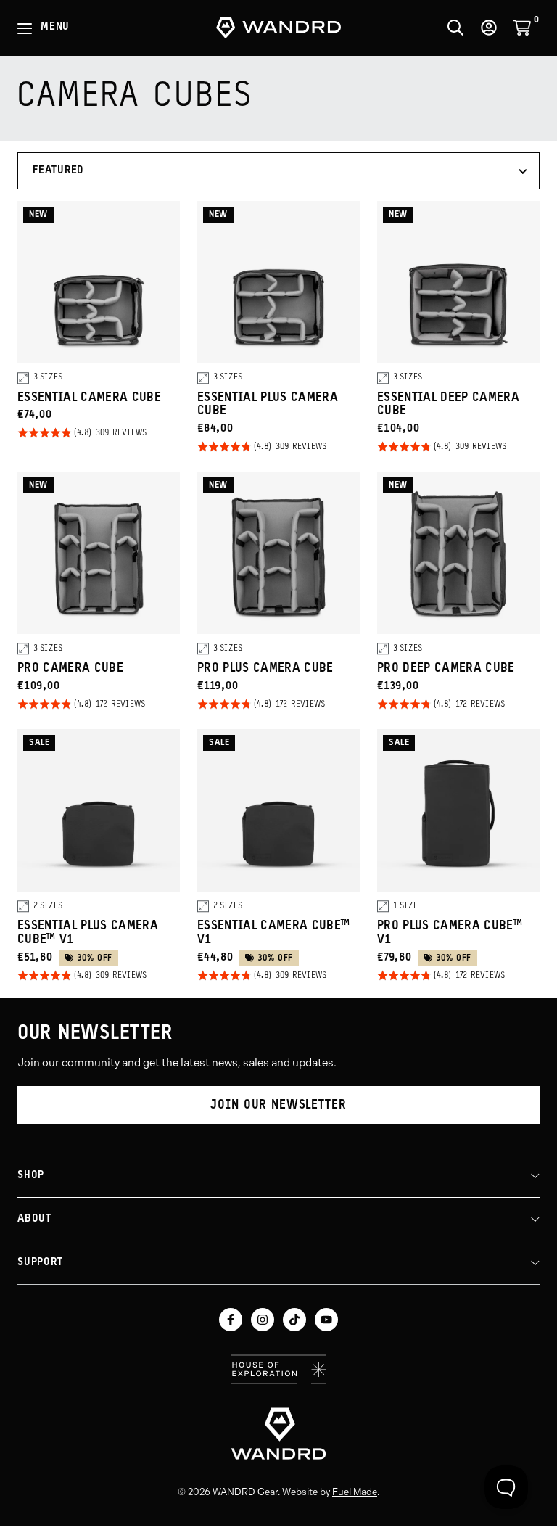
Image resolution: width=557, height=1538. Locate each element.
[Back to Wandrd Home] (278, 1433)
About (34, 1219)
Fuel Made (354, 1491)
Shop (30, 1175)
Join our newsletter (278, 1105)
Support (39, 1262)
